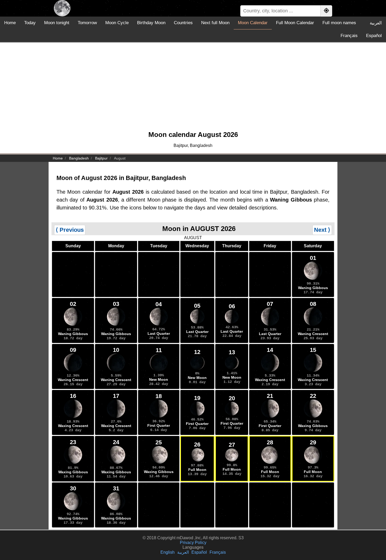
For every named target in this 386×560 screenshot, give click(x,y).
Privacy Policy (193, 542)
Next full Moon (215, 22)
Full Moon (197, 469)
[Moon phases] (62, 8)
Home (10, 22)
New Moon (158, 379)
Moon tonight (56, 22)
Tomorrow (87, 22)
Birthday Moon (151, 22)
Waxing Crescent (270, 380)
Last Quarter (159, 333)
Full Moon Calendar (295, 22)
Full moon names (339, 22)
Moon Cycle (117, 22)
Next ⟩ (322, 230)
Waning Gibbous (313, 288)
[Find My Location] (326, 11)
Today (30, 22)
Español (374, 35)
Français (349, 35)
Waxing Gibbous (313, 426)
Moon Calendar (253, 22)
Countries (183, 22)
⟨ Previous (70, 230)
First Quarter (158, 425)
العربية (376, 22)
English (167, 552)
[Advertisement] (193, 89)
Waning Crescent (313, 334)
